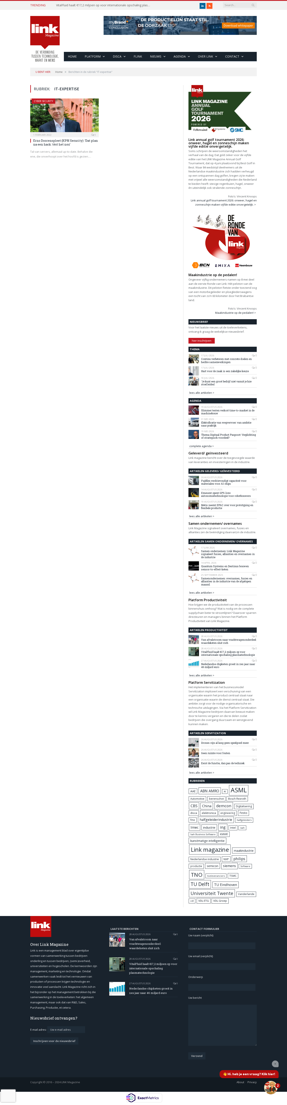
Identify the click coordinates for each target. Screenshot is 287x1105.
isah (242, 827)
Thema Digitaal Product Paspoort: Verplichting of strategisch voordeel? (228, 436)
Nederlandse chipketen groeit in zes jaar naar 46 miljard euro (228, 666)
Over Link (205, 56)
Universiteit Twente (212, 893)
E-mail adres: (38, 1030)
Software (245, 866)
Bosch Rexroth (237, 799)
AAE (193, 791)
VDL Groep (220, 901)
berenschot (216, 799)
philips (239, 858)
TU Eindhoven (225, 884)
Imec (195, 827)
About (240, 1082)
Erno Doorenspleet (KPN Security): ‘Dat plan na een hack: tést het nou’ (65, 142)
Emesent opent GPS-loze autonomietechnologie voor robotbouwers (226, 494)
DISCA (117, 56)
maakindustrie (244, 850)
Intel (233, 827)
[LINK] (45, 34)
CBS (194, 805)
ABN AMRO (209, 790)
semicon (212, 866)
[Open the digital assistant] (271, 1087)
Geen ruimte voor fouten (215, 753)
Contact (232, 56)
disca (193, 813)
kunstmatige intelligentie (207, 841)
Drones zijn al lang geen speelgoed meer (225, 742)
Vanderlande (246, 894)
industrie (209, 827)
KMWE (224, 834)
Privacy (252, 1082)
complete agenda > (201, 446)
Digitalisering (244, 806)
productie (196, 866)
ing (223, 827)
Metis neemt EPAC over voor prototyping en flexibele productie (227, 507)
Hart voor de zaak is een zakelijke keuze (225, 371)
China (206, 805)
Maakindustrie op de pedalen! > (235, 313)
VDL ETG (203, 901)
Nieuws (155, 56)
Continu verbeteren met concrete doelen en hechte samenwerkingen (226, 360)
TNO (197, 874)
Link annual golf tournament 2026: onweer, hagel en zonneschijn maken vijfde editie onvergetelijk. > (224, 202)
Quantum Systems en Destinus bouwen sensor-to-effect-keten (225, 568)
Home (72, 56)
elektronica (209, 813)
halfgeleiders (244, 820)
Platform (93, 56)
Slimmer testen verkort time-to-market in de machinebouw (227, 412)
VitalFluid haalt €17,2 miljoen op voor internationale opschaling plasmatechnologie (104, 5)
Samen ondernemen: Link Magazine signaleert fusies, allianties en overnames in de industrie (228, 554)
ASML (239, 790)
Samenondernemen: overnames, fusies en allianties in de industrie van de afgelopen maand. (226, 581)
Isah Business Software (203, 834)
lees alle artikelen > (201, 393)
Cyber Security (43, 101)
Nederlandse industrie (204, 859)
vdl (192, 900)
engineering (227, 813)
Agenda (180, 56)
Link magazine (210, 849)
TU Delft (200, 884)
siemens (229, 866)
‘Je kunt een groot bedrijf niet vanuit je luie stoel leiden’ (226, 383)
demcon (223, 805)
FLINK (138, 56)
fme (192, 820)
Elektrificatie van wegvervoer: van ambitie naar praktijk (226, 424)
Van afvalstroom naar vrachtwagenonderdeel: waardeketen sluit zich (228, 641)
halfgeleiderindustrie (216, 819)
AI (225, 791)
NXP (226, 859)
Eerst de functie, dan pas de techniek (223, 763)
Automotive (197, 799)
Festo (243, 813)
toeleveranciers (216, 875)
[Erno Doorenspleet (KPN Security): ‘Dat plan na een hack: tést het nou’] (64, 116)
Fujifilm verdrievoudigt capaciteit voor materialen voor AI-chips (223, 482)
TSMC (233, 876)
